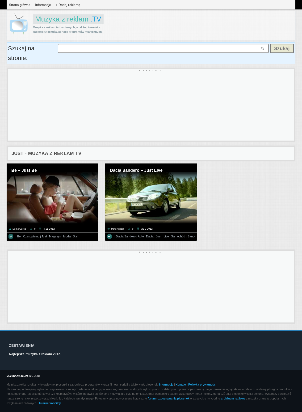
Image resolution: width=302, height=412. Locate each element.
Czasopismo (31, 236)
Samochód (178, 236)
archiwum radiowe (233, 398)
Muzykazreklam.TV (19, 376)
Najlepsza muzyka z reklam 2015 (34, 354)
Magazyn (55, 236)
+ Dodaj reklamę (68, 5)
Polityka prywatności (202, 384)
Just (44, 236)
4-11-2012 (49, 228)
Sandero (193, 236)
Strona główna (19, 5)
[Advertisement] (149, 105)
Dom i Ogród (19, 228)
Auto (141, 236)
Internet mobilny (50, 403)
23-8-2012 (147, 228)
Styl (75, 236)
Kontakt (181, 384)
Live (166, 236)
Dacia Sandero (125, 236)
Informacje (43, 5)
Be (19, 236)
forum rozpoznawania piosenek (168, 398)
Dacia (150, 236)
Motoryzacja (117, 228)
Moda (67, 236)
